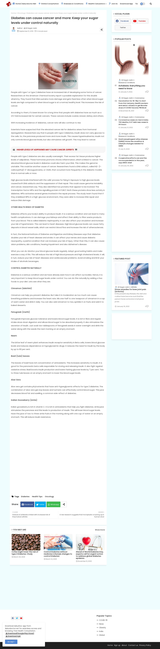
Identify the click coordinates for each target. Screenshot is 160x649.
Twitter (41, 504)
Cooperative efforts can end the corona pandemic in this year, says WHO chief (132, 160)
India (101, 631)
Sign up (117, 645)
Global (102, 635)
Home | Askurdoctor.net (25, 4)
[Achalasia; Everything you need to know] (131, 60)
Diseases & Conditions (73, 4)
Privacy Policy (145, 645)
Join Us (114, 4)
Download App (126, 4)
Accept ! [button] (11, 641)
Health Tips (37, 496)
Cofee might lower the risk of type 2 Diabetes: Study (25, 553)
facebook (125, 21)
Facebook (29, 504)
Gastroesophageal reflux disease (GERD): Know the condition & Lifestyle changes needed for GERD (133, 142)
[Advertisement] (60, 48)
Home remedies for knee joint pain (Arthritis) (130, 290)
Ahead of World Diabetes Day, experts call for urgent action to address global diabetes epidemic (90, 555)
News (101, 624)
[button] (150, 3)
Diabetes (25, 496)
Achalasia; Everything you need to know (131, 87)
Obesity (102, 627)
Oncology (21, 13)
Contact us (133, 645)
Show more (100, 530)
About (124, 645)
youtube (142, 21)
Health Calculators (96, 4)
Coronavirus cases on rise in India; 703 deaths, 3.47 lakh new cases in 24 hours (133, 122)
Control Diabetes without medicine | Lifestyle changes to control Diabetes (58, 554)
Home (13, 13)
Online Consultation (50, 4)
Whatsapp (54, 504)
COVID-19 (103, 620)
